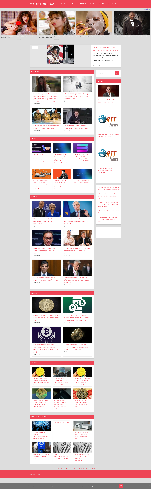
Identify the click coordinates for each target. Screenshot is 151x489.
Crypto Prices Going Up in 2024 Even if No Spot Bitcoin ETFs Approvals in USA (46, 325)
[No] (149, 486)
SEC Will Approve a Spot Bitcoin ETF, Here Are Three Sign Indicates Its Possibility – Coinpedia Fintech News (40, 192)
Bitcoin (34, 301)
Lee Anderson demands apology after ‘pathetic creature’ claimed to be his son (76, 288)
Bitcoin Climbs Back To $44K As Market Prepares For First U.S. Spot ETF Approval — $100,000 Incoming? (77, 325)
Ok (121, 486)
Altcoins (34, 370)
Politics (102, 3)
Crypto (62, 3)
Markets (93, 3)
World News (112, 3)
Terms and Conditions (80, 476)
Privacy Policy (60, 476)
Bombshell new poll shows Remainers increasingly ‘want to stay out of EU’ (77, 229)
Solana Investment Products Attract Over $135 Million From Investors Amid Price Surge (60, 412)
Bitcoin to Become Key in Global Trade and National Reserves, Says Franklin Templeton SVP (76, 355)
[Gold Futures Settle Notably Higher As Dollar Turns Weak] (108, 119)
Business (72, 3)
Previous (33, 47)
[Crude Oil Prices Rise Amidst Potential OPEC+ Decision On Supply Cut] (108, 153)
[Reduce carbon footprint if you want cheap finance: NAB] (108, 94)
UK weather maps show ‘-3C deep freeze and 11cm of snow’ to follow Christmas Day (76, 104)
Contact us (69, 476)
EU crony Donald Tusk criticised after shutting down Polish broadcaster (44, 229)
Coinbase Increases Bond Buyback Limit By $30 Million (41, 464)
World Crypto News (42, 3)
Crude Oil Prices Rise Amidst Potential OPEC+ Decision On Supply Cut (106, 178)
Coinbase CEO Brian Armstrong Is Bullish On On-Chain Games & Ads (61, 464)
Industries (84, 3)
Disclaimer (92, 476)
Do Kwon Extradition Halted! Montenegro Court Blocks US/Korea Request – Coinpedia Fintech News (61, 192)
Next (36, 47)
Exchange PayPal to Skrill (61, 430)
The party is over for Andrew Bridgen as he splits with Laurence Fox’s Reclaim (77, 258)
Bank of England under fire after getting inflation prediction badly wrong (45, 258)
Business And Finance (39, 424)
